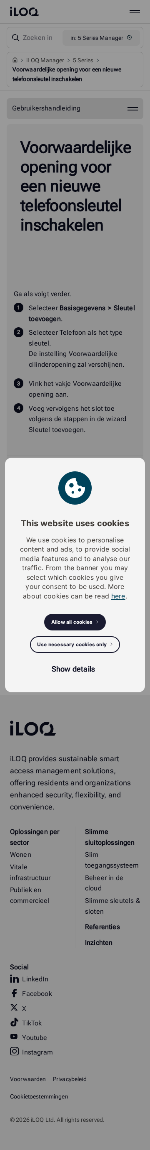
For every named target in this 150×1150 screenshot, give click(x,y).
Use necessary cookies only (72, 644)
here (118, 596)
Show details (73, 668)
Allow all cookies (71, 622)
